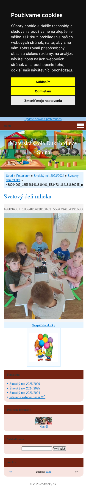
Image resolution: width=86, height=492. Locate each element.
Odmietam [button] (43, 91)
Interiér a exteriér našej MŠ (27, 397)
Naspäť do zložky (43, 325)
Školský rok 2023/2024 (49, 175)
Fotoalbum (23, 175)
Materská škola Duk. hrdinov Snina (44, 147)
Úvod (9, 175)
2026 (48, 471)
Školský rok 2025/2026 (24, 384)
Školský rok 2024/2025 (24, 388)
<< (10, 471)
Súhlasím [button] (43, 82)
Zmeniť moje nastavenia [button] (43, 101)
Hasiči (43, 426)
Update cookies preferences (43, 119)
